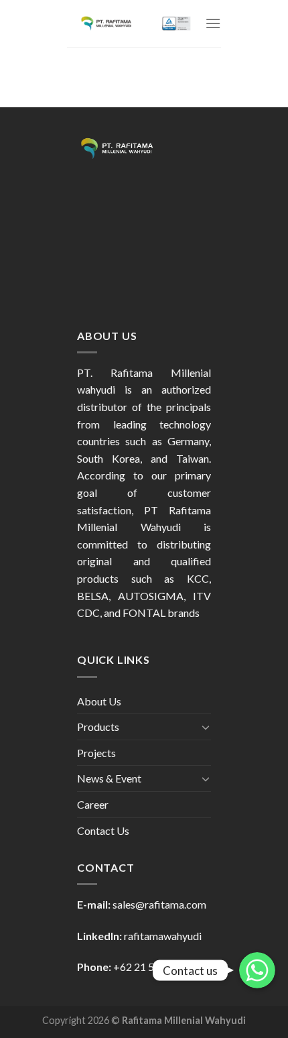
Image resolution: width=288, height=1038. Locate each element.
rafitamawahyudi (163, 935)
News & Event (109, 778)
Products (98, 726)
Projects (96, 752)
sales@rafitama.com (159, 904)
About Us (99, 701)
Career (93, 804)
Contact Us (103, 830)
